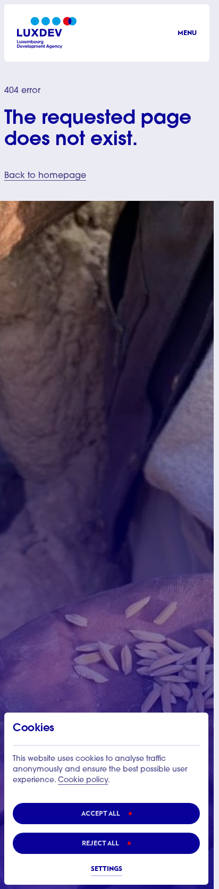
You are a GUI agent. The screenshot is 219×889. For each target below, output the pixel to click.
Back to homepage (45, 176)
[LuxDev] (47, 32)
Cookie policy (83, 780)
